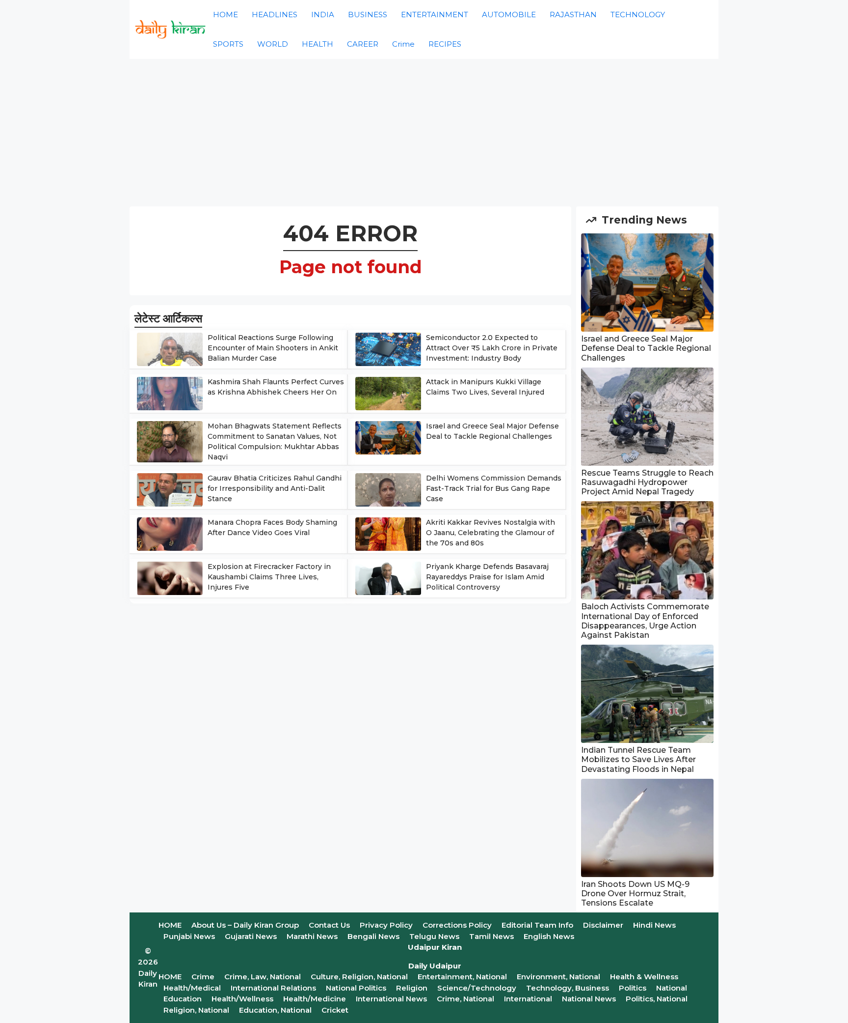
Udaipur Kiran (435, 947)
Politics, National (657, 998)
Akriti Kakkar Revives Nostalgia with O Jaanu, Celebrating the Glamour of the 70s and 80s (490, 532)
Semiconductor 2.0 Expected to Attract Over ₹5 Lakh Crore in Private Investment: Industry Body (491, 348)
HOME (225, 14)
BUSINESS (367, 14)
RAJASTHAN (573, 14)
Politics (632, 988)
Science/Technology (476, 988)
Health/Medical (192, 988)
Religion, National (196, 1010)
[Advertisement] (424, 132)
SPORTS (228, 44)
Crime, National (465, 998)
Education (182, 998)
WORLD (272, 44)
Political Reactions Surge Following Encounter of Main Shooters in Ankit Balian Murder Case (273, 348)
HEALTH (317, 44)
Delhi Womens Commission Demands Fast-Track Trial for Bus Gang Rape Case (493, 488)
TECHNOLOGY (637, 14)
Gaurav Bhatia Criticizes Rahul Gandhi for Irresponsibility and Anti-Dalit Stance (275, 488)
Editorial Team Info (537, 925)
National (671, 988)
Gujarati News (251, 936)
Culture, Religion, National (359, 976)
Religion (411, 988)
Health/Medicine (314, 998)
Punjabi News (189, 936)
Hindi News (654, 925)
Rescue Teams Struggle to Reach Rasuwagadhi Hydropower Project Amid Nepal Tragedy (647, 482)
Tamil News (491, 936)
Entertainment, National (462, 976)
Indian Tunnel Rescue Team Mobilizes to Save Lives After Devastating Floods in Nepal (638, 759)
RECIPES (444, 44)
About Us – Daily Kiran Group (245, 925)
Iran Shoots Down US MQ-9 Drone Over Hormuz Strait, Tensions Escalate (635, 894)
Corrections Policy (457, 925)
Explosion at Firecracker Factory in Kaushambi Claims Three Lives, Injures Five (269, 577)
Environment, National (558, 976)
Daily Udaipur (434, 965)
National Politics (356, 988)
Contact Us (329, 925)
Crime (403, 44)
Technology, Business (567, 988)
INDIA (322, 14)
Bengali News (373, 936)
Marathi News (312, 936)
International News (391, 998)
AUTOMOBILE (509, 14)
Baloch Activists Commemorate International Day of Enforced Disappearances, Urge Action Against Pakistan (645, 621)
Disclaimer (603, 925)
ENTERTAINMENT (434, 14)
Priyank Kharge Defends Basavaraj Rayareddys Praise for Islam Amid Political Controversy (487, 577)
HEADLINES (274, 14)
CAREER (362, 44)
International (528, 998)
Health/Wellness (242, 998)
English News (549, 936)
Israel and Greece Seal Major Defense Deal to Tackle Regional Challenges (646, 348)
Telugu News (434, 936)
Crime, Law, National (262, 976)
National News (589, 998)
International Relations (273, 988)
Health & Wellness (644, 976)
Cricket (334, 1010)
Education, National (275, 1010)
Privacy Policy (386, 925)
